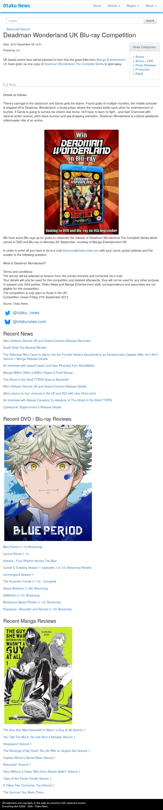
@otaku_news (26, 312)
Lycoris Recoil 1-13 (16, 554)
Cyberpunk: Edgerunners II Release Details (32, 407)
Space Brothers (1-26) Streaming (25, 588)
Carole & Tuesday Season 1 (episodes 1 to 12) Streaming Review (47, 567)
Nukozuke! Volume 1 (17, 764)
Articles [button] (113, 5)
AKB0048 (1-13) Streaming (21, 595)
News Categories (144, 47)
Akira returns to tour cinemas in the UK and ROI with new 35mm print (49, 393)
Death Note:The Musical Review (24, 347)
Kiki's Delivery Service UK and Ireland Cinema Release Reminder (47, 341)
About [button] (150, 5)
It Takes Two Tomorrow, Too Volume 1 (29, 785)
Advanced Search (18, 29)
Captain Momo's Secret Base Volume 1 (29, 758)
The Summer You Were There (23, 792)
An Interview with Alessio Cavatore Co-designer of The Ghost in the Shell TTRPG (57, 400)
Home (97, 5)
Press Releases (145, 65)
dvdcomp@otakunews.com (81, 250)
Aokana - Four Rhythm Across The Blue (30, 561)
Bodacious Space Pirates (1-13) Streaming (31, 602)
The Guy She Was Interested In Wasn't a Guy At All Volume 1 (44, 730)
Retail (139, 73)
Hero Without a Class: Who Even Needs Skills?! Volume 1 (41, 771)
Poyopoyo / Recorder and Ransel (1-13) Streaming (37, 609)
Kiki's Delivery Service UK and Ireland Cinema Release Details (45, 386)
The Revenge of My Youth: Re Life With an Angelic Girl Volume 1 (46, 751)
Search (150, 20)
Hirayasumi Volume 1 (17, 744)
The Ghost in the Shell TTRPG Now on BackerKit (36, 379)
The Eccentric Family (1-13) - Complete (29, 581)
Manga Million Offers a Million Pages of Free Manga (38, 372)
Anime (139, 56)
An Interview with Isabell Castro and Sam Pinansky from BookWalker (49, 365)
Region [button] (132, 5)
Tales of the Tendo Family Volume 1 (27, 778)
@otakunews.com (29, 321)
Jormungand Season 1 (18, 574)
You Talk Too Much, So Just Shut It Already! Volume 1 (39, 737)
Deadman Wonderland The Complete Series (74, 64)
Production (142, 69)
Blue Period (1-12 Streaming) (22, 547)
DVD (150, 61)
